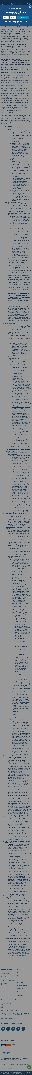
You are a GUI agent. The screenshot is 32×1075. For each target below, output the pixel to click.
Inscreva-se (23, 18)
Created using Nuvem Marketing (16, 24)
